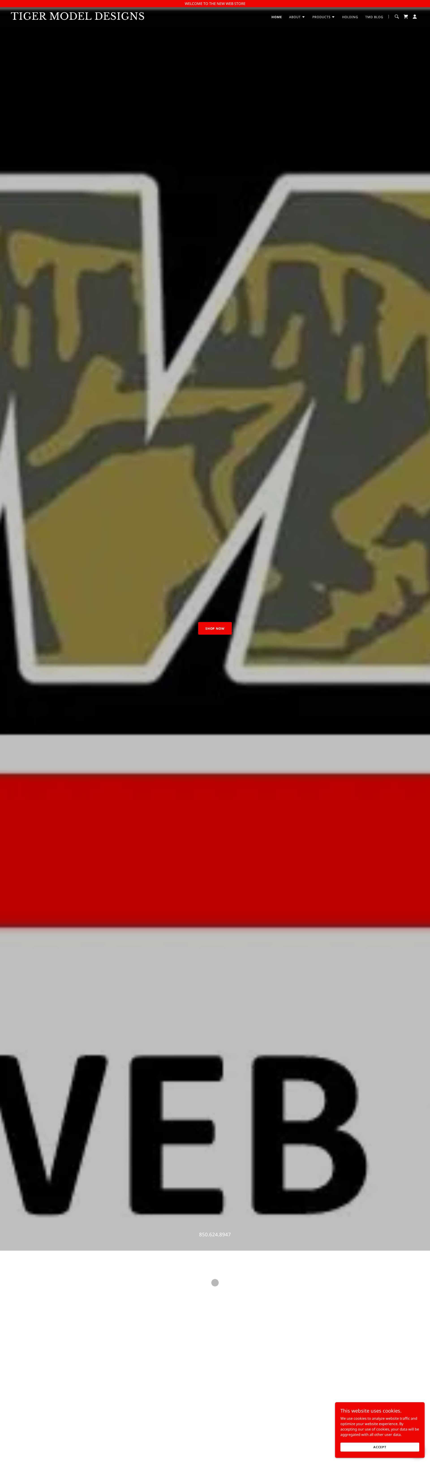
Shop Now (215, 628)
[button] (297, 17)
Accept (380, 1447)
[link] (82, 18)
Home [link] (276, 17)
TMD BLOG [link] (374, 17)
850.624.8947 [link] (215, 1234)
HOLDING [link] (350, 17)
